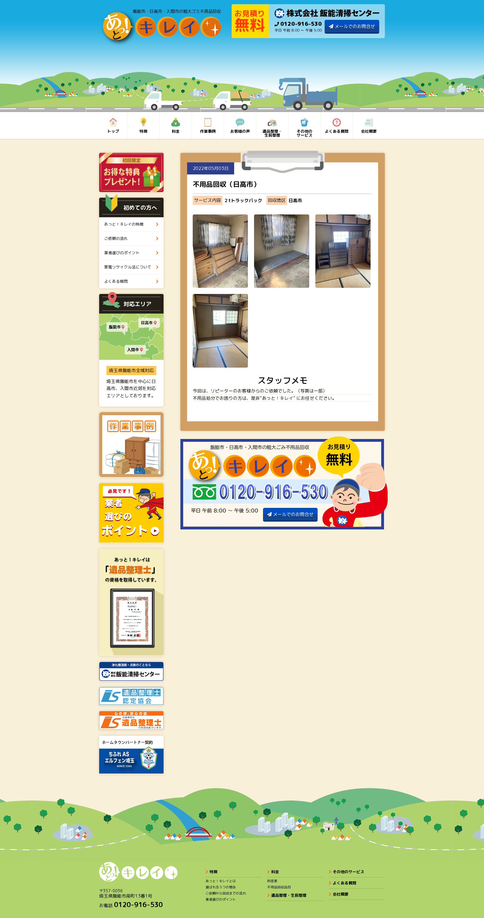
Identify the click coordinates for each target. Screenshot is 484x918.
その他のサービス (348, 871)
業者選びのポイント (221, 899)
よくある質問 (344, 883)
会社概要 (340, 894)
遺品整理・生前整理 (288, 895)
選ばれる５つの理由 (221, 887)
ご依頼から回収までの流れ (226, 893)
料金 (275, 871)
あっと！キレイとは (221, 881)
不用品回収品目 (279, 887)
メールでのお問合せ (355, 26)
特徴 (213, 871)
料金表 (272, 881)
